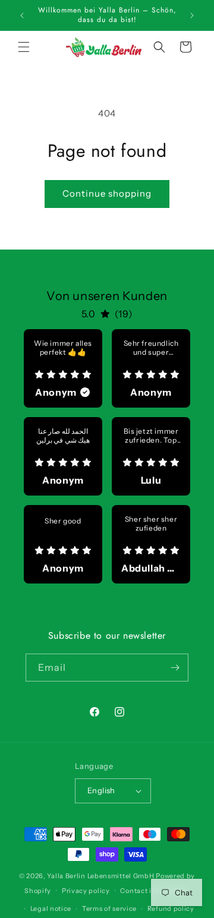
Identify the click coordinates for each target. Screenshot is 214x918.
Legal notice (50, 908)
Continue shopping (107, 193)
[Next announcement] (192, 15)
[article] (63, 368)
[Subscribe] (175, 668)
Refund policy (170, 908)
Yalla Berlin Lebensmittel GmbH (100, 876)
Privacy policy (86, 891)
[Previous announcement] (22, 15)
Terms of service (109, 908)
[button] (24, 47)
